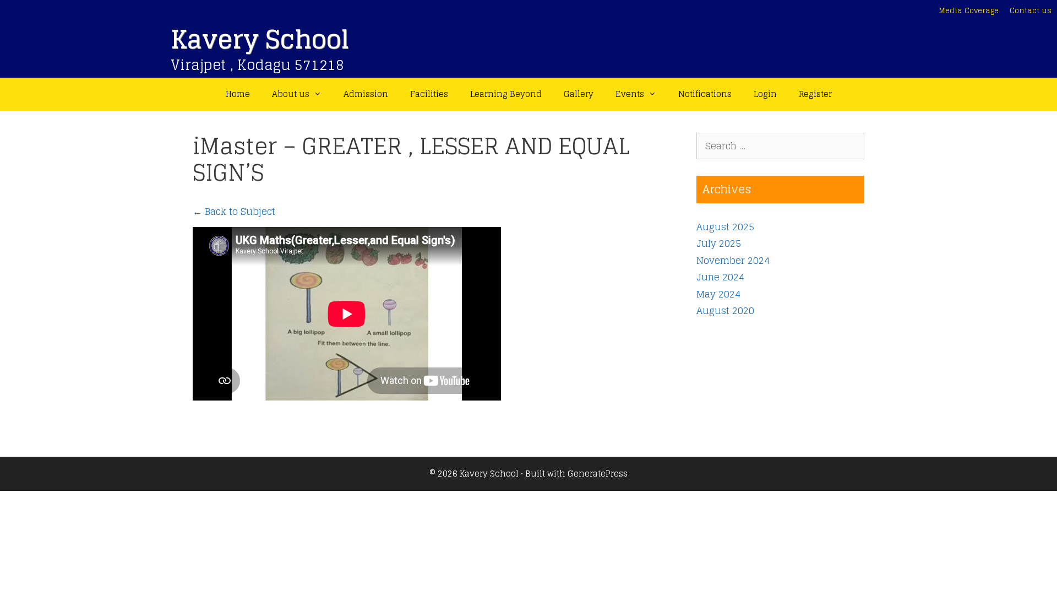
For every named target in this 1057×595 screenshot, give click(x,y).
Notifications (705, 93)
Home (238, 93)
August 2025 (725, 226)
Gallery (578, 93)
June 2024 (720, 276)
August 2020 (725, 310)
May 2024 (718, 293)
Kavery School (260, 39)
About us (290, 93)
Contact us (1030, 10)
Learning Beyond (506, 93)
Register (815, 93)
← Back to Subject (234, 211)
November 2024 (733, 260)
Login (765, 93)
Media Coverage (969, 10)
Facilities (429, 93)
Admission (366, 93)
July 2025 (718, 243)
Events (629, 93)
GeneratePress (598, 473)
